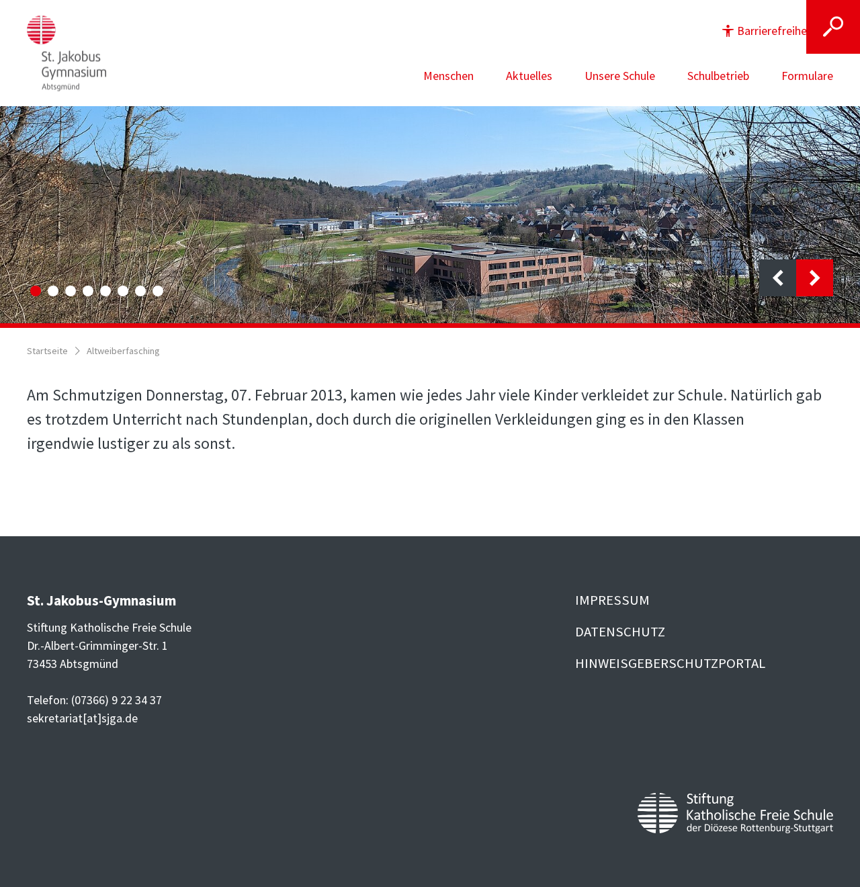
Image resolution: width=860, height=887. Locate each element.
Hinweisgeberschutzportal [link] (670, 663)
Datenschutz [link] (620, 631)
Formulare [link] (807, 75)
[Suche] (833, 27)
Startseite (47, 351)
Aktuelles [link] (529, 75)
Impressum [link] (612, 600)
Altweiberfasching (123, 351)
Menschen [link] (448, 75)
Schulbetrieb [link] (718, 75)
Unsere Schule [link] (620, 75)
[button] (776, 30)
